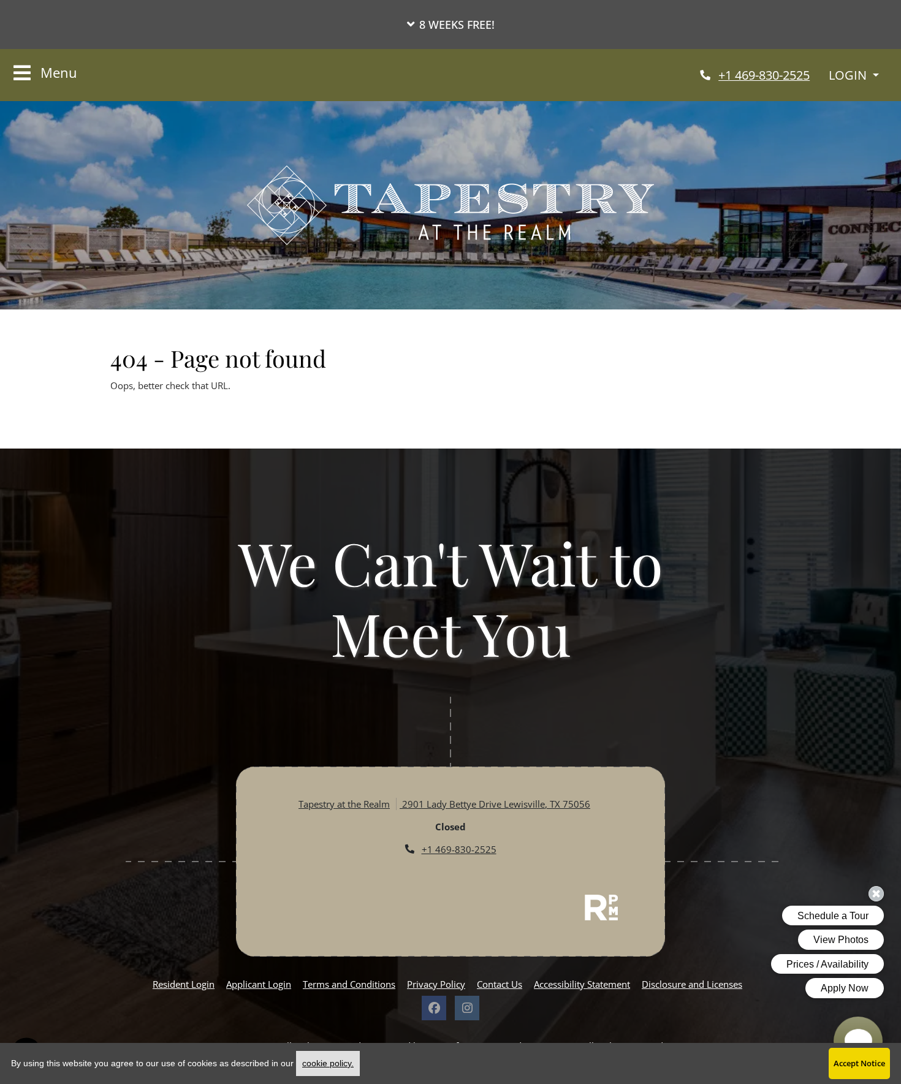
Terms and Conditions (349, 983)
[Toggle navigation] (45, 73)
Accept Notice (859, 1063)
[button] (450, 24)
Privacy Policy (436, 983)
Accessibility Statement (582, 983)
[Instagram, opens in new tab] (467, 1008)
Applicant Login (258, 983)
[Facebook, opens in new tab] (434, 1008)
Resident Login (184, 983)
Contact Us (499, 984)
